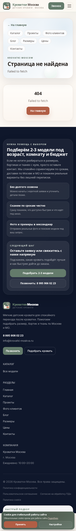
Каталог (15, 33)
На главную (38, 110)
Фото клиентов (54, 33)
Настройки (55, 524)
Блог (13, 41)
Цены (44, 41)
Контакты (16, 48)
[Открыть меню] (69, 6)
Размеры (28, 41)
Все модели (10, 371)
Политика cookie (12, 499)
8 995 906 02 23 (13, 335)
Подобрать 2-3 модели (38, 273)
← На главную (17, 25)
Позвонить (13, 350)
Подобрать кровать (39, 350)
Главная (8, 389)
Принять (20, 524)
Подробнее (53, 518)
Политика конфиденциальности (20, 488)
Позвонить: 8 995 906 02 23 (38, 283)
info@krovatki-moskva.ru (18, 340)
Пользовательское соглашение (20, 493)
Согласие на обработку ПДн (55, 493)
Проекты (32, 33)
